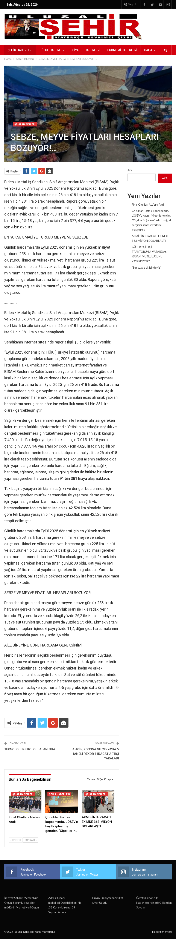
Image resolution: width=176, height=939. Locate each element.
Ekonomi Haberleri (122, 50)
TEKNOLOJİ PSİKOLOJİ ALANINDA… (30, 749)
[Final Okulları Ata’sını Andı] (25, 801)
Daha (148, 50)
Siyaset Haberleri (86, 50)
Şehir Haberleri (20, 50)
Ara (129, 170)
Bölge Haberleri (52, 50)
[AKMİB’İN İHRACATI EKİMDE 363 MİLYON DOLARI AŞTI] (98, 801)
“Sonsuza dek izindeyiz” (146, 267)
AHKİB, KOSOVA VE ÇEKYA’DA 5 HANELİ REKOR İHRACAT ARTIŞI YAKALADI (95, 753)
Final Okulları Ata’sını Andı (148, 204)
